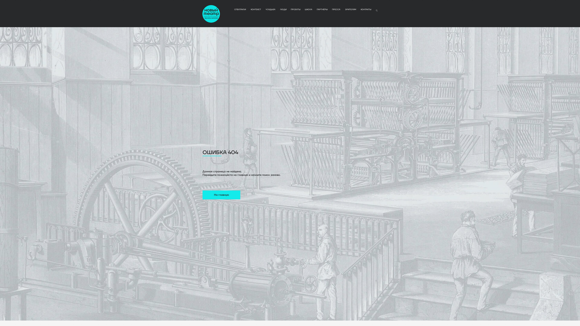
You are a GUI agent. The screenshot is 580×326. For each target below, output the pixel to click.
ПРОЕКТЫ (295, 9)
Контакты (366, 9)
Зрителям (350, 9)
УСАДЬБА (270, 9)
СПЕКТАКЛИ (240, 9)
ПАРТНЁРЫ (322, 9)
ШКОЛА (308, 9)
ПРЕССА (336, 9)
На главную (221, 195)
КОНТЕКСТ (256, 9)
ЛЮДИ (283, 9)
